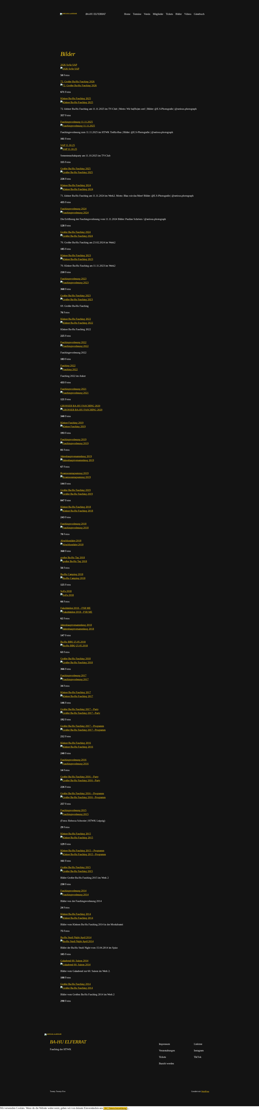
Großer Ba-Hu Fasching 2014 (75, 984)
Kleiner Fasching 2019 (72, 422)
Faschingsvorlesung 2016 (73, 759)
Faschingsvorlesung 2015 (73, 810)
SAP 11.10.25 (67, 145)
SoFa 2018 (66, 591)
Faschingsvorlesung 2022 (73, 342)
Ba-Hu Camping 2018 (71, 574)
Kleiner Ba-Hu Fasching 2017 (75, 692)
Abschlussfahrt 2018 (70, 540)
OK (105, 1108)
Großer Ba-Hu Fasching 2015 (75, 867)
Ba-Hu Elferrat (95, 14)
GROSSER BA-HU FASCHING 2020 (80, 405)
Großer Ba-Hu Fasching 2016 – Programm (82, 793)
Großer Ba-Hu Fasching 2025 (75, 168)
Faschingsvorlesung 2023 (73, 278)
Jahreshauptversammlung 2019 (76, 456)
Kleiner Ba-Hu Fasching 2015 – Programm (82, 850)
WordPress (205, 1091)
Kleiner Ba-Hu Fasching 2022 (75, 318)
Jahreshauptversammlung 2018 (76, 624)
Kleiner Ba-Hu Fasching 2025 (75, 98)
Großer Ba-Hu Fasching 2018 (75, 658)
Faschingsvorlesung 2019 (73, 439)
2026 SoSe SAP (68, 64)
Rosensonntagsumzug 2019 (74, 473)
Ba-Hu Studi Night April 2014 (75, 937)
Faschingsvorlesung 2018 (73, 523)
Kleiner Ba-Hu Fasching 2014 (75, 914)
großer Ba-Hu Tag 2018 (72, 557)
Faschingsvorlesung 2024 (73, 208)
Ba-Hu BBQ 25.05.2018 (73, 641)
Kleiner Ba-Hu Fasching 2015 (75, 833)
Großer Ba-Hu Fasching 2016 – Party (79, 776)
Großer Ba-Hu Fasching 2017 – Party (79, 709)
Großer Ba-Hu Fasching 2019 (75, 490)
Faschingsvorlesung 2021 (73, 388)
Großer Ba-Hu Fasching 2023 (75, 295)
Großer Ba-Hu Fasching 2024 (75, 232)
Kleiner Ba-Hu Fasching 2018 (75, 506)
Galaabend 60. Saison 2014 (74, 960)
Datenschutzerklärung (117, 1108)
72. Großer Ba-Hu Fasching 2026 (77, 81)
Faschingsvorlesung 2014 (73, 890)
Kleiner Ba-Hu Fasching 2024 (75, 185)
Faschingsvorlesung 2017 (73, 675)
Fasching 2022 (68, 365)
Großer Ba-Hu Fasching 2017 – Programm (82, 726)
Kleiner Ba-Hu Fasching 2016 (75, 742)
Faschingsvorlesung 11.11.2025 (76, 121)
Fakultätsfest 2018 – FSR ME (75, 608)
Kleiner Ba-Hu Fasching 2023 (75, 255)
